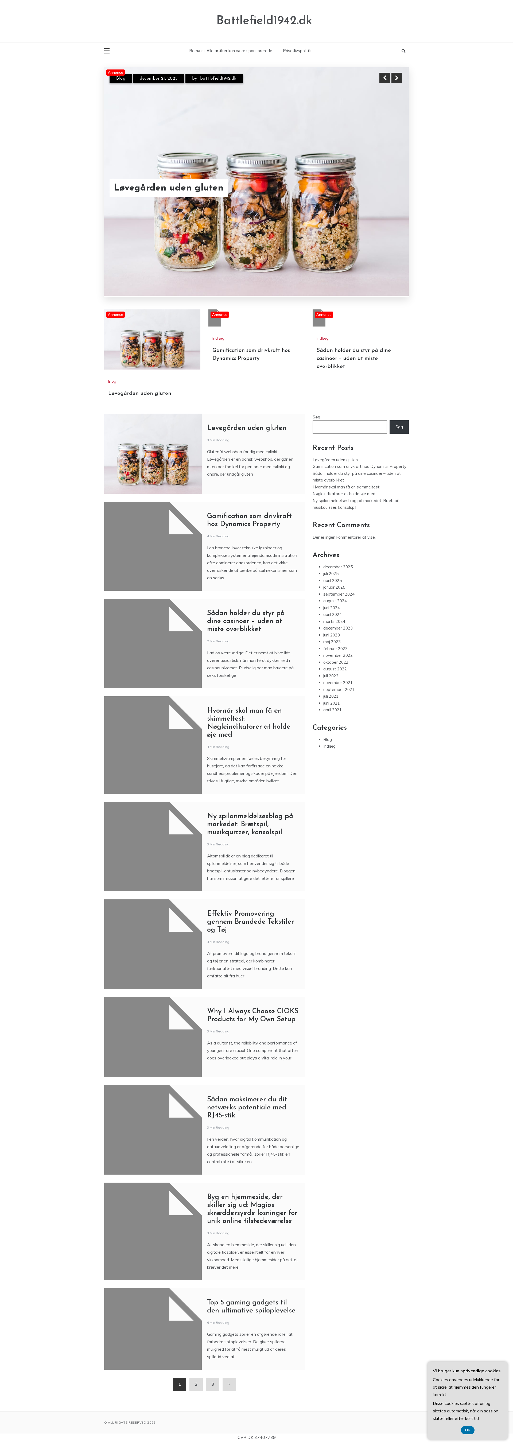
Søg (316, 335)
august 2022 (335, 587)
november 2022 (338, 573)
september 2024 (339, 512)
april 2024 (332, 532)
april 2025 (332, 499)
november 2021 (338, 601)
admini (198, 78)
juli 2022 (331, 594)
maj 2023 (332, 560)
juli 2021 (331, 614)
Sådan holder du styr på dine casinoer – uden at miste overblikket (354, 277)
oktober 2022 (335, 580)
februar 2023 (335, 567)
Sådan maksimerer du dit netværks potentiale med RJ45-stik (247, 1026)
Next (396, 78)
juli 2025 (331, 492)
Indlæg (123, 78)
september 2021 (339, 608)
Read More (387, 181)
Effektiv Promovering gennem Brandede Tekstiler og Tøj (250, 840)
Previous (384, 78)
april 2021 (332, 628)
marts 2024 (334, 539)
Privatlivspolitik (297, 50)
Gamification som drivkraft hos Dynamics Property (183, 181)
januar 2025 (334, 505)
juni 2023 (331, 553)
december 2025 (338, 485)
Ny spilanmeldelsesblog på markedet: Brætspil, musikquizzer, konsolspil (250, 743)
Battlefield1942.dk (264, 21)
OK (467, 1430)
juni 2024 (331, 526)
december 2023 (338, 546)
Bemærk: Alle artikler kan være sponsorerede (230, 50)
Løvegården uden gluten (139, 312)
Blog (112, 299)
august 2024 (335, 519)
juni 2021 (331, 621)
